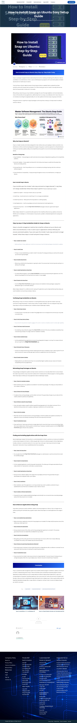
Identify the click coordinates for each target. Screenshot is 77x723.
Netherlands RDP (26, 682)
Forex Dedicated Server (63, 685)
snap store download (36, 589)
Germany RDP (25, 678)
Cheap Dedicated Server (63, 664)
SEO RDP (41, 690)
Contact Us (8, 679)
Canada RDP (25, 672)
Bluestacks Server (61, 692)
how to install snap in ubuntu (50, 188)
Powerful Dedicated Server (63, 662)
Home (27, 20)
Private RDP (29, 2)
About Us (7, 660)
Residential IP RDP (21, 2)
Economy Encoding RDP (45, 674)
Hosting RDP (42, 688)
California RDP (26, 666)
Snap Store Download (34, 206)
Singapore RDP (26, 691)
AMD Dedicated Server (62, 666)
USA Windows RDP (26, 664)
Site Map (69, 721)
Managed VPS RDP (44, 685)
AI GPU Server (60, 688)
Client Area (71, 2)
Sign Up (7, 677)
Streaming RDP (43, 712)
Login (59, 628)
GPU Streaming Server (62, 686)
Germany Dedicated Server (64, 675)
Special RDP (46, 2)
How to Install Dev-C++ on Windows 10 (25, 611)
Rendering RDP (43, 678)
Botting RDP (42, 696)
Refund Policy (8, 667)
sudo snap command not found (49, 589)
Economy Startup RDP (45, 666)
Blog (30, 20)
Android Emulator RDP (45, 698)
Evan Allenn (15, 66)
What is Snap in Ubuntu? (18, 211)
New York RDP (25, 670)
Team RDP (42, 686)
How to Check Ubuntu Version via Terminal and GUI (51, 611)
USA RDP (24, 662)
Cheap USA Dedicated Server (64, 673)
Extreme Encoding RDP (45, 676)
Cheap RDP (42, 664)
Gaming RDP (42, 714)
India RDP (24, 689)
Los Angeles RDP (26, 668)
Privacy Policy (8, 662)
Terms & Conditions (10, 665)
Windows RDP (42, 662)
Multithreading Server (45, 680)
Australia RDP (25, 694)
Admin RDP (42, 668)
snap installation (35, 273)
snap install (47, 93)
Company (53, 2)
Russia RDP (25, 684)
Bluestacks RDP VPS (44, 700)
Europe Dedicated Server (63, 680)
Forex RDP (41, 710)
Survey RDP (42, 702)
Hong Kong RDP (26, 692)
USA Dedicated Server (62, 671)
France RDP (25, 680)
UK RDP (24, 677)
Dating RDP (42, 704)
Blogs (6, 672)
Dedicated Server (38, 2)
